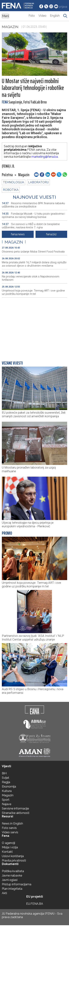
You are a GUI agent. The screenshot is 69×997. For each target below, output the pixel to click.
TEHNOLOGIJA (13, 182)
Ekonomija (9, 786)
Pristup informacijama (16, 884)
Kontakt (7, 851)
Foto (32, 15)
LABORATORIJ (38, 182)
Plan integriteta (12, 888)
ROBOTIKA (11, 190)
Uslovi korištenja (13, 856)
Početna (7, 175)
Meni (5, 16)
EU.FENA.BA (34, 903)
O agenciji (8, 843)
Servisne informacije (15, 808)
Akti (4, 893)
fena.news (18, 234)
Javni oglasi (9, 880)
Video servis (10, 832)
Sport (5, 799)
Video (42, 15)
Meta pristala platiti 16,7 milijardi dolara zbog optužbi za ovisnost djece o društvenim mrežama (34, 264)
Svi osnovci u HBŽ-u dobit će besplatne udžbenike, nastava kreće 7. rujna (31, 225)
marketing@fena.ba (44, 156)
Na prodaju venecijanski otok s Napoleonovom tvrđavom (30, 278)
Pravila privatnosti (14, 860)
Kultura (7, 791)
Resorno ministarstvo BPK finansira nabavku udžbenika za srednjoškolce (33, 205)
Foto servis (9, 828)
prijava (63, 6)
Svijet (5, 777)
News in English (12, 823)
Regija (6, 782)
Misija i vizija (10, 847)
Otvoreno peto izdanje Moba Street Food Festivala (33, 251)
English (55, 15)
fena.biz (51, 234)
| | (14, 242)
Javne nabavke (12, 875)
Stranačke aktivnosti (15, 813)
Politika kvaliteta (13, 871)
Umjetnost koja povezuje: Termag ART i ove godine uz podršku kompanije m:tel (33, 292)
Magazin (10, 27)
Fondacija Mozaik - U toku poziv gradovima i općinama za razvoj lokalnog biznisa (33, 215)
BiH (4, 773)
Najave (6, 804)
